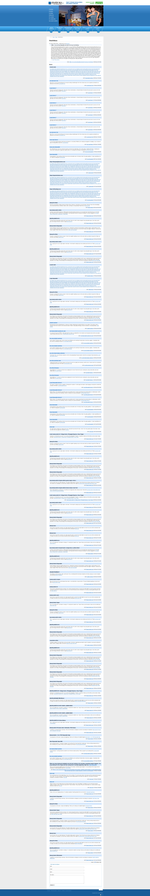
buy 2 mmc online (96, 75)
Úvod (53, 37)
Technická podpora (54, 890)
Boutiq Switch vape (89, 725)
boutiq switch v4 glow (56, 582)
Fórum (56, 37)
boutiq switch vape (53, 605)
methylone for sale (97, 72)
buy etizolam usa (63, 75)
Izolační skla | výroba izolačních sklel (54, 1)
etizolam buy (57, 75)
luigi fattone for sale (57, 164)
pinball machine (53, 322)
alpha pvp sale (89, 73)
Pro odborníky (52, 19)
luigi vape (52, 426)
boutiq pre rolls (87, 205)
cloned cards (89, 71)
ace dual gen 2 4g (54, 80)
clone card (85, 71)
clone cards (81, 71)
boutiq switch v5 (69, 221)
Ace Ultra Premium (54, 367)
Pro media (51, 17)
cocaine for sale (75, 75)
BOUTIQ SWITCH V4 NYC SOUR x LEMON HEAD (58, 708)
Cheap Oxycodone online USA (71, 643)
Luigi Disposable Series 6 (56, 390)
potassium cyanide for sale (79, 74)
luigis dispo (70, 164)
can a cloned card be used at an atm (68, 74)
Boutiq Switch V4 (90, 710)
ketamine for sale (74, 73)
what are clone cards (95, 71)
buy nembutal (91, 75)
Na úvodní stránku (53, 20)
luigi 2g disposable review (76, 164)
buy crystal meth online (89, 72)
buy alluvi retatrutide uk (60, 76)
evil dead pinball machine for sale (58, 331)
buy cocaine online (69, 75)
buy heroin (62, 72)
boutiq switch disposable (72, 229)
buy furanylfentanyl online (66, 73)
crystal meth (91, 186)
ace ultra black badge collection (57, 353)
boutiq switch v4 (52, 543)
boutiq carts (77, 528)
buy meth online (77, 72)
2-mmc (73, 163)
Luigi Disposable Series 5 (56, 382)
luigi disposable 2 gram (65, 71)
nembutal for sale (85, 75)
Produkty (51, 9)
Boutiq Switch (90, 207)
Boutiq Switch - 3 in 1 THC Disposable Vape (92, 737)
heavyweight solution (89, 78)
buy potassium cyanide (88, 74)
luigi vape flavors (54, 139)
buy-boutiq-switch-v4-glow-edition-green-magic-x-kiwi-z (87, 483)
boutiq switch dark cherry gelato (56, 814)
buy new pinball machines (56, 338)
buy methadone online (78, 163)
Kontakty (51, 13)
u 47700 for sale (67, 72)
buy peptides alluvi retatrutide (55, 163)
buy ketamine (79, 73)
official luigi (91, 289)
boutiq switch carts (78, 598)
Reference (51, 15)
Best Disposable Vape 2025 (81, 744)
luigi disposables (91, 164)
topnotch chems (90, 275)
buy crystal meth (69, 163)
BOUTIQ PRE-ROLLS (78, 843)
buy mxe (93, 74)
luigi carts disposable (55, 147)
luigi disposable (53, 154)
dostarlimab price (63, 163)
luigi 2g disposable (94, 163)
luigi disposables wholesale (74, 71)
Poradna (51, 11)
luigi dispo (89, 163)
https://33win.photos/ (56, 59)
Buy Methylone (52, 73)
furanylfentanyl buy (58, 73)
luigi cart (52, 781)
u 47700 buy (72, 72)
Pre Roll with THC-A (88, 805)
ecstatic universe (90, 576)
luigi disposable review (57, 71)
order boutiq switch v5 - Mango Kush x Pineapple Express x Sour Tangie (66, 437)
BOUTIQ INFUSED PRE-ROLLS (80, 701)
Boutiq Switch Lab (89, 215)
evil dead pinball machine (56, 748)
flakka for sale (84, 73)
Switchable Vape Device (90, 792)
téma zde (67, 43)
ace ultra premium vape (55, 360)
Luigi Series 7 (53, 88)
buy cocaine (80, 75)
